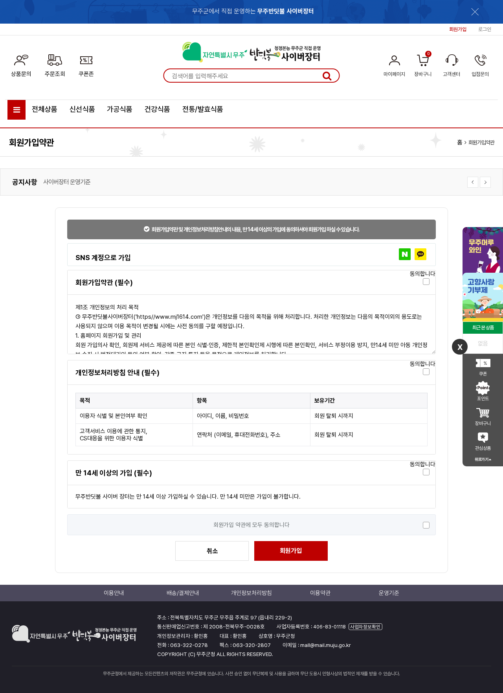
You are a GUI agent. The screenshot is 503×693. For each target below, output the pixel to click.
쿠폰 (483, 374)
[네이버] (405, 254)
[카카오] (420, 254)
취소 (212, 551)
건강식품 (157, 109)
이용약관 (320, 593)
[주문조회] (55, 64)
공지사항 (24, 182)
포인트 (483, 398)
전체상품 (44, 109)
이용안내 (114, 593)
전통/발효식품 (202, 109)
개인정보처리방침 (63, 185)
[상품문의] (21, 64)
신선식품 (82, 109)
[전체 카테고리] (16, 110)
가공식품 (119, 109)
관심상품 (483, 448)
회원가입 (291, 550)
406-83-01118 (329, 627)
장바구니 (483, 423)
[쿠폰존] (86, 64)
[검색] (327, 75)
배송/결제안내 (183, 593)
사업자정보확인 (365, 627)
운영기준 (389, 593)
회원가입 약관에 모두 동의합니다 (251, 525)
